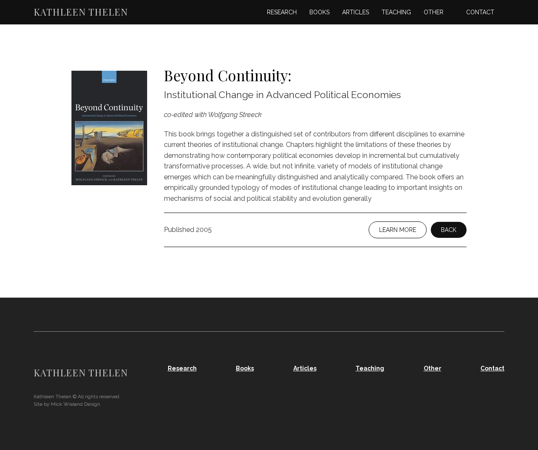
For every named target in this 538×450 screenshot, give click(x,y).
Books (245, 368)
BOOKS (319, 12)
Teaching (370, 368)
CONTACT (480, 12)
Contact (492, 368)
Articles (304, 368)
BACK (448, 229)
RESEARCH (282, 12)
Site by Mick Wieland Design (67, 404)
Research (182, 368)
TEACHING (396, 12)
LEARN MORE (397, 229)
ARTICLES (355, 12)
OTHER (433, 12)
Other (432, 368)
